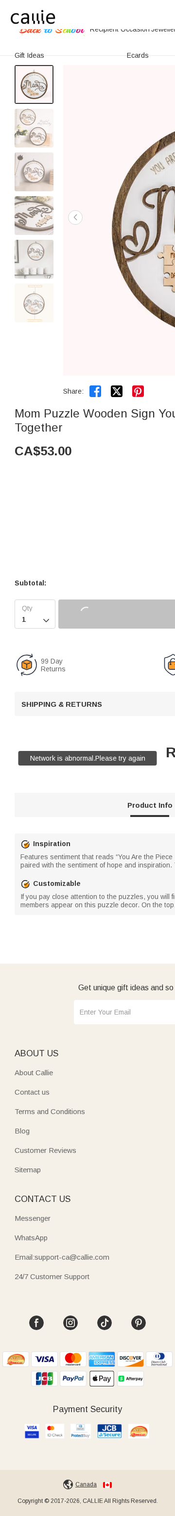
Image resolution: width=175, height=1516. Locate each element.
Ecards (138, 55)
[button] (75, 217)
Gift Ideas (29, 55)
